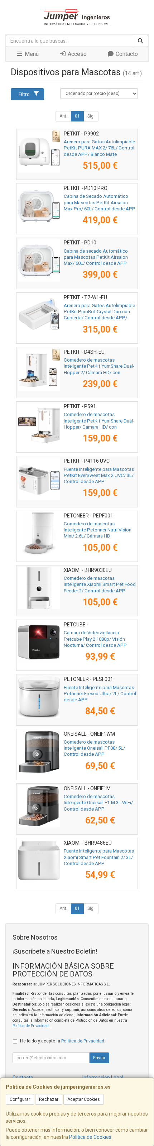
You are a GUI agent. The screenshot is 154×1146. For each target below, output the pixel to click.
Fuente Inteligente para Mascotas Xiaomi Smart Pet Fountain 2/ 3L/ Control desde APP (99, 857)
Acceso (76, 54)
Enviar (99, 1057)
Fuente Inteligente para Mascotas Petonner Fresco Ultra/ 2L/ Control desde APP (100, 694)
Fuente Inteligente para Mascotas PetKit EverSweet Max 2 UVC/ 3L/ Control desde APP (99, 475)
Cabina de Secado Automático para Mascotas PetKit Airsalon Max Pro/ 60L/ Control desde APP (99, 202)
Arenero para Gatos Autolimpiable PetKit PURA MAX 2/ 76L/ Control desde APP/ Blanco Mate (99, 148)
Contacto (126, 54)
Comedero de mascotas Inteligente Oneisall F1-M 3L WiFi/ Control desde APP (98, 803)
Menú (31, 54)
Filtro (24, 94)
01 (77, 116)
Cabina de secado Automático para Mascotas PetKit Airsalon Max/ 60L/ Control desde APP (96, 257)
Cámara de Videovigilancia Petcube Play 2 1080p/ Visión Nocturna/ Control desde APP (95, 639)
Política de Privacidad (31, 1026)
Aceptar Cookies (83, 1099)
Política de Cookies (90, 1137)
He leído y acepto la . (62, 1041)
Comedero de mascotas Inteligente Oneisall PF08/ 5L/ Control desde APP (94, 748)
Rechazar (48, 1099)
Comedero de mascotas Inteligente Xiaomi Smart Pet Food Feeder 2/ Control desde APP (100, 584)
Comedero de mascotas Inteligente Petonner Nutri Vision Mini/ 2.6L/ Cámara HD (97, 530)
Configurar (20, 1099)
